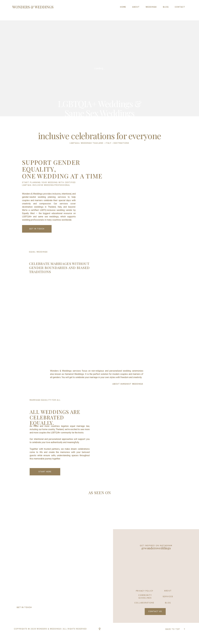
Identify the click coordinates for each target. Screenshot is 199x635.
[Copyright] (99, 629)
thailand (98, 143)
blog (168, 603)
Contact (180, 7)
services (168, 596)
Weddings (151, 7)
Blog (166, 7)
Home (123, 7)
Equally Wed (28, 213)
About (135, 7)
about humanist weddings (127, 384)
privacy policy (144, 591)
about (168, 591)
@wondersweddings (156, 548)
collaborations (144, 603)
